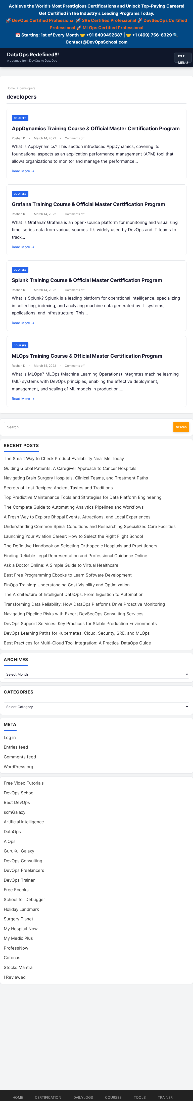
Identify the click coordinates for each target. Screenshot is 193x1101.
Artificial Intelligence (24, 821)
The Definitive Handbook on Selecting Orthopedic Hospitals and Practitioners (80, 545)
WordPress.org (18, 766)
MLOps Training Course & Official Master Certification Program (87, 356)
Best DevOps (17, 802)
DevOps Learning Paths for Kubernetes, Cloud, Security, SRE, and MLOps (77, 633)
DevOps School (19, 792)
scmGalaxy (14, 812)
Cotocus (12, 957)
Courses (20, 117)
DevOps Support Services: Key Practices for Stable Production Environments (80, 623)
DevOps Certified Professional (43, 20)
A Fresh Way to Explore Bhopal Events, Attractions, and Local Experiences (77, 516)
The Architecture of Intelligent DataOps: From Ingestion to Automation (73, 594)
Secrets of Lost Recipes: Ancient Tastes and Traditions (58, 487)
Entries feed (16, 747)
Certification (48, 1097)
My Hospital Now (21, 928)
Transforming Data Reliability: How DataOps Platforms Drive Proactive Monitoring (84, 604)
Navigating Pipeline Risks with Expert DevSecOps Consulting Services (73, 613)
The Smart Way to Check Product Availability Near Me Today (64, 458)
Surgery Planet (18, 918)
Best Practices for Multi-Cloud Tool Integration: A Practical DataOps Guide (77, 642)
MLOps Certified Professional (113, 27)
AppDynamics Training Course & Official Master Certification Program (96, 129)
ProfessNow (16, 948)
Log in (10, 737)
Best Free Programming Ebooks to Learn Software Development (68, 575)
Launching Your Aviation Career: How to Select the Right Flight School (73, 536)
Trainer (165, 1097)
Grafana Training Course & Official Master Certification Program (88, 204)
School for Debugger (24, 899)
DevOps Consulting (23, 860)
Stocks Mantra (18, 967)
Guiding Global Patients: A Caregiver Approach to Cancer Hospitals (70, 468)
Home (11, 88)
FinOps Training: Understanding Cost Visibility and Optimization (67, 584)
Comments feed (20, 756)
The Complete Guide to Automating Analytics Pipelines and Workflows (74, 507)
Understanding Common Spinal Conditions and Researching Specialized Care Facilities (90, 526)
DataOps (12, 831)
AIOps (10, 841)
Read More (23, 171)
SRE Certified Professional (109, 20)
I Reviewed (15, 977)
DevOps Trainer (19, 880)
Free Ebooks (16, 889)
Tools (140, 1097)
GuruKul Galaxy (19, 850)
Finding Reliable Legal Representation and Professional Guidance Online (75, 555)
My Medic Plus (18, 938)
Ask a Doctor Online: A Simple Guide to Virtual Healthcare (61, 565)
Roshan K (18, 138)
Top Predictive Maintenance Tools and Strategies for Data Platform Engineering (83, 497)
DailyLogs (83, 1097)
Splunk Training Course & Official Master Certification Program (87, 280)
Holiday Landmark (21, 909)
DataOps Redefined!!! (33, 55)
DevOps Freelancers (24, 870)
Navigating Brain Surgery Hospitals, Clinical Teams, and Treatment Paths (76, 477)
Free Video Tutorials (24, 783)
